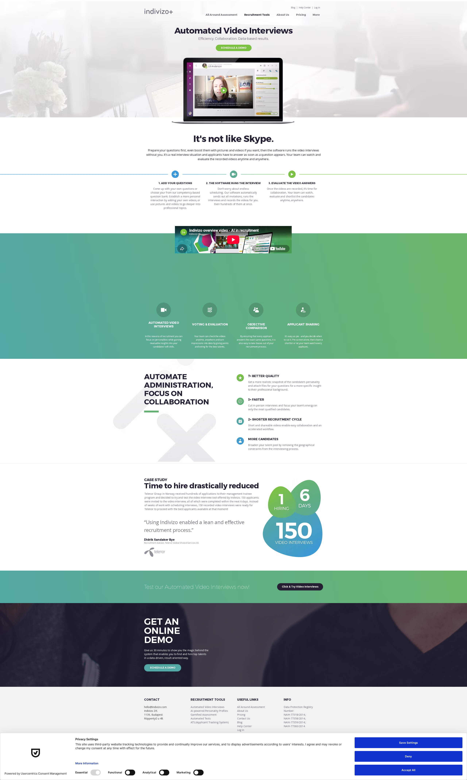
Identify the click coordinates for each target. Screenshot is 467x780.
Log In (317, 7)
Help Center (305, 7)
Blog (293, 7)
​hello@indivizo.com (155, 707)
